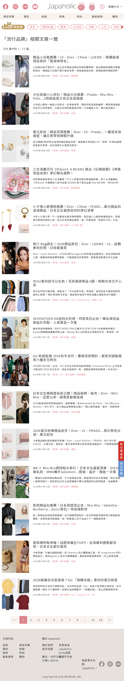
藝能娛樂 (97, 16)
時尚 (79, 16)
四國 (116, 27)
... (85, 620)
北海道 (77, 27)
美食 (62, 16)
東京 (32, 27)
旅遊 (44, 16)
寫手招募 (47, 649)
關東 (63, 27)
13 (93, 620)
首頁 (5, 645)
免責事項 (64, 645)
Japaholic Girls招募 (65, 651)
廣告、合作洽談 (51, 656)
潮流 (26, 16)
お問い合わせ (50, 660)
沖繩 (91, 27)
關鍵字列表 (65, 656)
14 (100, 620)
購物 (115, 16)
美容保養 (8, 16)
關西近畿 (47, 27)
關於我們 (47, 645)
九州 (104, 27)
